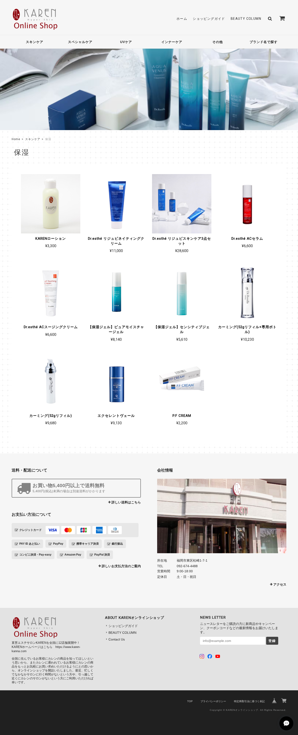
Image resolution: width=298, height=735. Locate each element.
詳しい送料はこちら (126, 502)
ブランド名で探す (264, 42)
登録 (272, 641)
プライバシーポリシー (213, 701)
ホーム (181, 18)
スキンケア (34, 42)
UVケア (126, 42)
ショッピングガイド (209, 18)
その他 (217, 42)
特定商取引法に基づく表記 (249, 701)
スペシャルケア (80, 42)
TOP (190, 701)
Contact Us (116, 639)
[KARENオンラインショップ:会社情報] (221, 516)
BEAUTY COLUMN (246, 18)
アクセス (279, 584)
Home (16, 139)
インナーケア (171, 42)
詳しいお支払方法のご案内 (121, 566)
